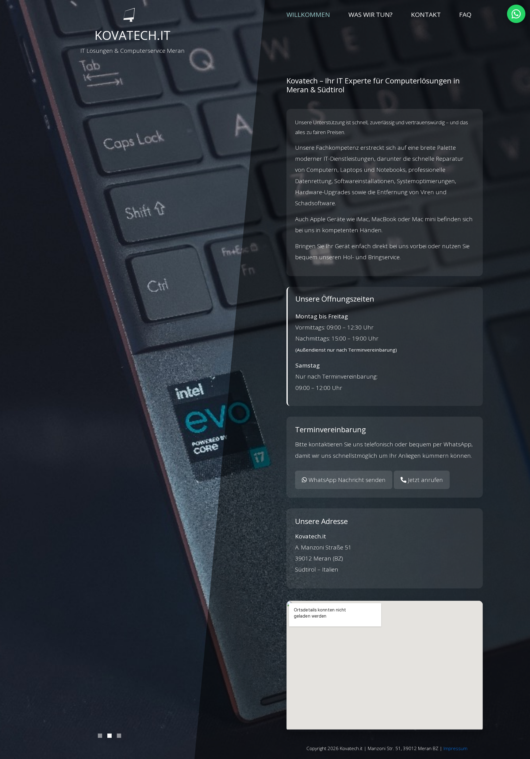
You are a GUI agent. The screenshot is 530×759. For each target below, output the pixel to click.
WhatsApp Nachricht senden (346, 480)
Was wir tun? (370, 14)
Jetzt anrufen (424, 480)
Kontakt (426, 14)
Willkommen (308, 14)
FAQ (465, 14)
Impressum (455, 748)
